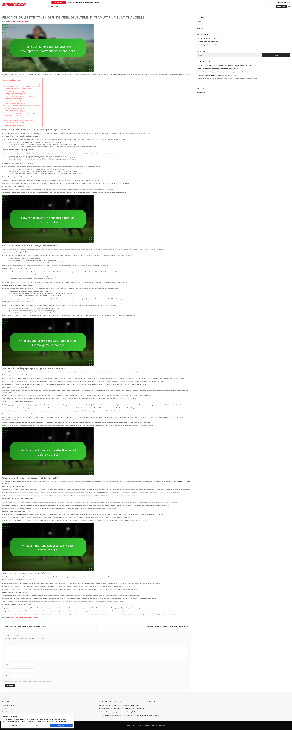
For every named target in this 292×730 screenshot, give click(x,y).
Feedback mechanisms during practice (14, 118)
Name (7, 664)
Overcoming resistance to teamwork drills (14, 122)
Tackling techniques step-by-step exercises (15, 89)
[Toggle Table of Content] (39, 84)
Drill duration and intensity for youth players (15, 117)
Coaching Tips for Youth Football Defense (23, 617)
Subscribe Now (281, 6)
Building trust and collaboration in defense (15, 103)
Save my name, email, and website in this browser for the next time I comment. (28, 681)
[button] (54, 6)
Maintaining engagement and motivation (14, 125)
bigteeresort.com (13, 5)
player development (68, 417)
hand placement (39, 169)
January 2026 (201, 92)
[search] (289, 6)
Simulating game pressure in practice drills (15, 110)
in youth (36, 180)
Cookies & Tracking (7, 702)
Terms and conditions (8, 705)
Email (7, 670)
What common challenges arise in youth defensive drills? (18, 120)
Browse (199, 21)
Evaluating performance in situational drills (15, 112)
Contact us (200, 28)
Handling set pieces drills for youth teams (14, 108)
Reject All (37, 725)
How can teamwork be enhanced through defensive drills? (18, 96)
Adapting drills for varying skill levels (13, 124)
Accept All (61, 725)
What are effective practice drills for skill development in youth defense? (22, 86)
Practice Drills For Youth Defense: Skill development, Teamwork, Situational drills (95, 2)
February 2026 (201, 89)
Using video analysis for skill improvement (15, 93)
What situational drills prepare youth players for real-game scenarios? (21, 105)
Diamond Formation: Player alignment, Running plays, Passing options (167, 626)
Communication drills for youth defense (14, 98)
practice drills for (12, 133)
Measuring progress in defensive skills (14, 95)
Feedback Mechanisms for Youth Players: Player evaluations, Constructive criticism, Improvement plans (227, 78)
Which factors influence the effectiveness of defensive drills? (19, 113)
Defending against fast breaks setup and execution (17, 107)
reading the (101, 492)
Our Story (199, 25)
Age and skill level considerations (13, 115)
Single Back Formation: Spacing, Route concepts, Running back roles (25, 626)
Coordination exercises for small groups (14, 100)
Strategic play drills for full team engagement (15, 101)
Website (7, 676)
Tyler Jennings (24, 21)
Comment (7, 643)
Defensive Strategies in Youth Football (208, 41)
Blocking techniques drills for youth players (15, 91)
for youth (22, 372)
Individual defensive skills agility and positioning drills (18, 88)
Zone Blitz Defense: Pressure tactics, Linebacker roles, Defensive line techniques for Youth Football (225, 65)
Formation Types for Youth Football (207, 45)
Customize (14, 725)
